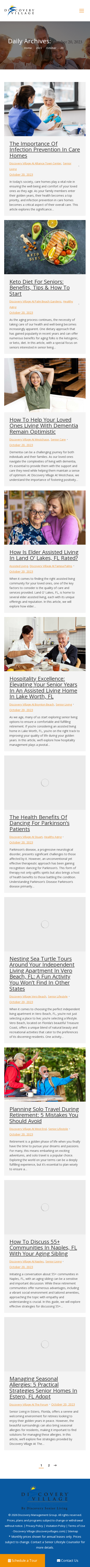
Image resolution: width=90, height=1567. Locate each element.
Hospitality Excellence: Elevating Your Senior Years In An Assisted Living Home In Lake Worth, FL (43, 687)
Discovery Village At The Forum (28, 1404)
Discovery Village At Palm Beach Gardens (35, 301)
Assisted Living (18, 566)
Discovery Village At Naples (26, 1261)
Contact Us (69, 1560)
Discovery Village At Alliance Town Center (35, 163)
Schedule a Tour (24, 1560)
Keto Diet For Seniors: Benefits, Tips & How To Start (39, 287)
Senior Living (64, 704)
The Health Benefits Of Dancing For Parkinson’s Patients (39, 823)
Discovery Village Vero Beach (27, 996)
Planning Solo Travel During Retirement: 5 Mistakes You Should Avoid (44, 1115)
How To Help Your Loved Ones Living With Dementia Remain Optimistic (43, 425)
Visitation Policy (56, 1526)
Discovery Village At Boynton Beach (31, 704)
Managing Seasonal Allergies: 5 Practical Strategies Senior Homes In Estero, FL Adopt (43, 1387)
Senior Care (58, 439)
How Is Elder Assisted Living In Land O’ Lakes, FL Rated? (43, 555)
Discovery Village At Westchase (29, 439)
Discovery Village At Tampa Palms (51, 566)
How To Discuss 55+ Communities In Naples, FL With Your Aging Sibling (43, 1247)
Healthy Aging (53, 837)
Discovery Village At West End (28, 1129)
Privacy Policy (35, 1526)
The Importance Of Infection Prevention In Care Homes (44, 149)
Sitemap (73, 1531)
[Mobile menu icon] (81, 10)
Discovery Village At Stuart (25, 837)
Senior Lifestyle (58, 996)
